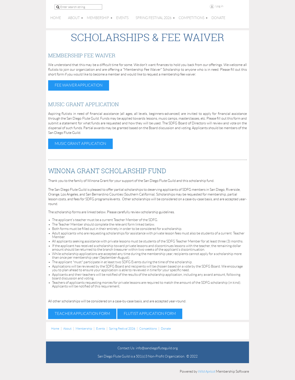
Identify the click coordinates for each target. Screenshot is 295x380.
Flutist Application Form (150, 313)
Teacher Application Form (82, 313)
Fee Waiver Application (79, 85)
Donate (166, 328)
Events (100, 328)
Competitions (148, 328)
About (67, 328)
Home (55, 328)
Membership (84, 328)
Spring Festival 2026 (122, 328)
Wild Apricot (206, 372)
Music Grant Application (80, 143)
